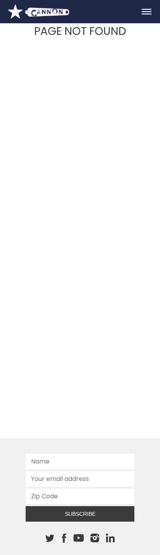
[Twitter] (50, 538)
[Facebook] (64, 538)
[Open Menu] (146, 11)
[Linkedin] (110, 538)
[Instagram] (95, 538)
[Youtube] (78, 538)
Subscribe (80, 514)
